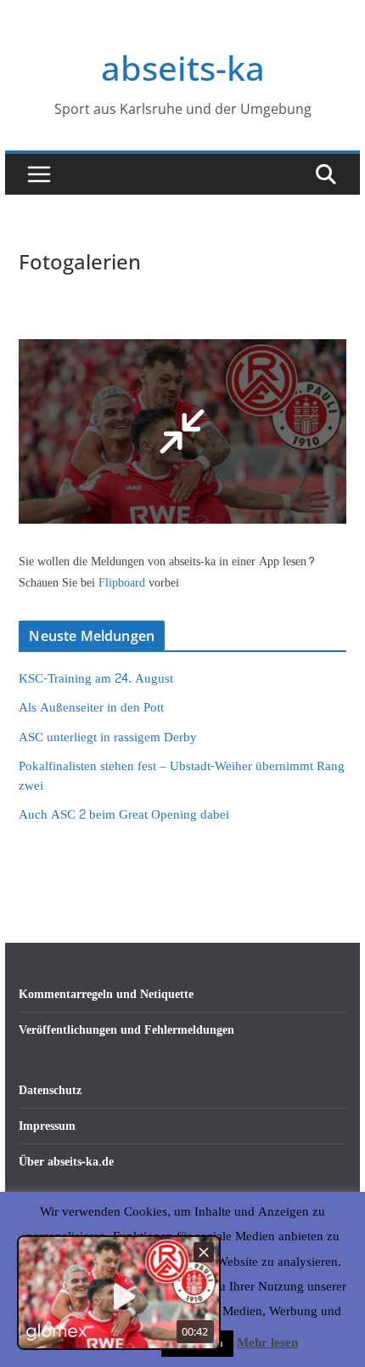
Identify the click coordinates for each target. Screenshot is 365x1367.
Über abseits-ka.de (66, 1161)
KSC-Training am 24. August (96, 678)
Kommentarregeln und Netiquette (106, 994)
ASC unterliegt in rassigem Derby (108, 737)
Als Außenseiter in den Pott (91, 707)
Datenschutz (50, 1090)
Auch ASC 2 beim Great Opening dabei (124, 814)
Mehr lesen (267, 1343)
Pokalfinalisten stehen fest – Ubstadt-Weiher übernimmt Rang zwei (182, 776)
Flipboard (123, 582)
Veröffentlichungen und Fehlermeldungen (126, 1030)
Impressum (47, 1126)
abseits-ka (183, 67)
